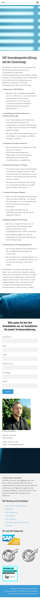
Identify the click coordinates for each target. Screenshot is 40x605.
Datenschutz (21, 594)
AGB (27, 594)
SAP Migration (10, 516)
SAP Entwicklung (11, 512)
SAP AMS (9, 509)
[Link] (4, 2)
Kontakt (34, 591)
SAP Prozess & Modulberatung (16, 506)
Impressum (12, 594)
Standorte (33, 594)
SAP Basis (9, 526)
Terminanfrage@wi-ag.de (15, 444)
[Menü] (37, 2)
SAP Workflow (11, 519)
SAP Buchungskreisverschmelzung (17, 522)
